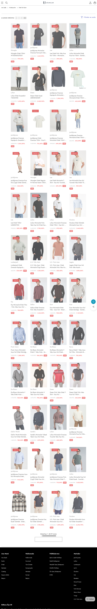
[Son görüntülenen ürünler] (93, 301)
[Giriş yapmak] (90, 3)
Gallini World (15, 432)
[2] (19, 18)
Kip (12, 302)
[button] (93, 312)
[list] (16, 18)
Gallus (32, 304)
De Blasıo (33, 347)
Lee (51, 50)
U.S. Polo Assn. (35, 262)
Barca (71, 347)
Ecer (51, 304)
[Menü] (2, 3)
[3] (21, 18)
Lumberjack (14, 262)
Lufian (71, 50)
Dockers (72, 220)
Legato (71, 262)
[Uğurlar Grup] (48, 3)
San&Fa (32, 432)
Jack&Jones (33, 47)
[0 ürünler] (95, 3)
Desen (32, 93)
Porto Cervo (15, 347)
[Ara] (6, 3)
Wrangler (14, 50)
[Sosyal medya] (93, 306)
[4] (24, 18)
